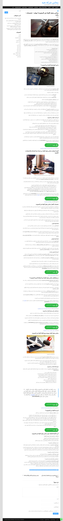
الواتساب (38, 194)
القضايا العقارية (30, 7)
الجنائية (20, 39)
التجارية (49, 7)
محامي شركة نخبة (50, 2)
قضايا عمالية (19, 49)
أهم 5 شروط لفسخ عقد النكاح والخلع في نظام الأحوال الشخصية (13, 21)
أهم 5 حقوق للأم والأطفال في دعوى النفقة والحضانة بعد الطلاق (14, 24)
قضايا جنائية (19, 46)
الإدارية (53, 7)
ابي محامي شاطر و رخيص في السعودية (49, 330)
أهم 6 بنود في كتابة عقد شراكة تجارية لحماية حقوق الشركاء (13, 19)
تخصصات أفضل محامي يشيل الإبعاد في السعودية (50, 52)
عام (13, 7)
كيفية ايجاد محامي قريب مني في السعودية (44, 308)
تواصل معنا (42, 519)
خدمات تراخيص (18, 42)
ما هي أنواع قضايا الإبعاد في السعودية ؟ (51, 49)
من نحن (57, 519)
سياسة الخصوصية (47, 519)
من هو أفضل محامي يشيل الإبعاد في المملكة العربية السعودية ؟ (48, 56)
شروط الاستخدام (53, 519)
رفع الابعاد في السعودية (48, 201)
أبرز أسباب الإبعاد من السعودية (52, 50)
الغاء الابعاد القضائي (53, 54)
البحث (20, 10)
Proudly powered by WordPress (9, 519)
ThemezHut (22, 519)
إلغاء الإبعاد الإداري (54, 53)
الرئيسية (56, 7)
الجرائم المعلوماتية (18, 7)
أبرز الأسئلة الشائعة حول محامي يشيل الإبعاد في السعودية (49, 62)
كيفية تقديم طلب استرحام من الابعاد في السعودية (48, 148)
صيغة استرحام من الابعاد (52, 275)
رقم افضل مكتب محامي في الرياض (46, 407)
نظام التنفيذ (36, 7)
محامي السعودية (18, 52)
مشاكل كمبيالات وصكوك (43, 7)
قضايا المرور (19, 45)
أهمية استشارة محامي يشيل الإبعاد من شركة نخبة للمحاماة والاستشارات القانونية (46, 51)
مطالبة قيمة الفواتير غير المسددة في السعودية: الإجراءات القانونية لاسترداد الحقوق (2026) (13, 29)
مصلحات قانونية (24, 7)
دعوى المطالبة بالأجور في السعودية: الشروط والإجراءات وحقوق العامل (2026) (14, 26)
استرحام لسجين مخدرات (53, 55)
